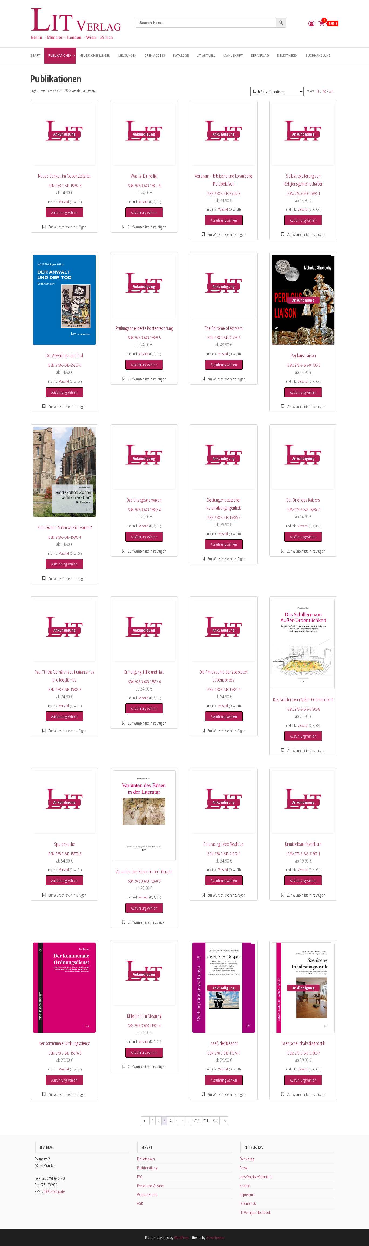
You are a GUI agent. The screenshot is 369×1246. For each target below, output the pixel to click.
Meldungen (127, 55)
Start (35, 55)
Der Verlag (260, 55)
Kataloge (181, 55)
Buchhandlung (318, 55)
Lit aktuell (206, 55)
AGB (140, 1203)
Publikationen (60, 55)
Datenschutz (248, 1203)
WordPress (181, 1237)
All (331, 91)
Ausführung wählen (64, 212)
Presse (244, 1167)
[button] (64, 227)
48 (324, 91)
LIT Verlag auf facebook (255, 1212)
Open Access (155, 55)
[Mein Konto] (311, 23)
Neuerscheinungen (95, 55)
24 (317, 91)
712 (215, 1120)
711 (205, 1120)
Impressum (247, 1194)
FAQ (139, 1176)
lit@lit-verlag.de (54, 1191)
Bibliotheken (287, 55)
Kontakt (245, 1185)
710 (196, 1120)
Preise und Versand (150, 1185)
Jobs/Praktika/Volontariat (256, 1176)
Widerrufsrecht (147, 1194)
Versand (64, 201)
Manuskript (233, 55)
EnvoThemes (215, 1237)
